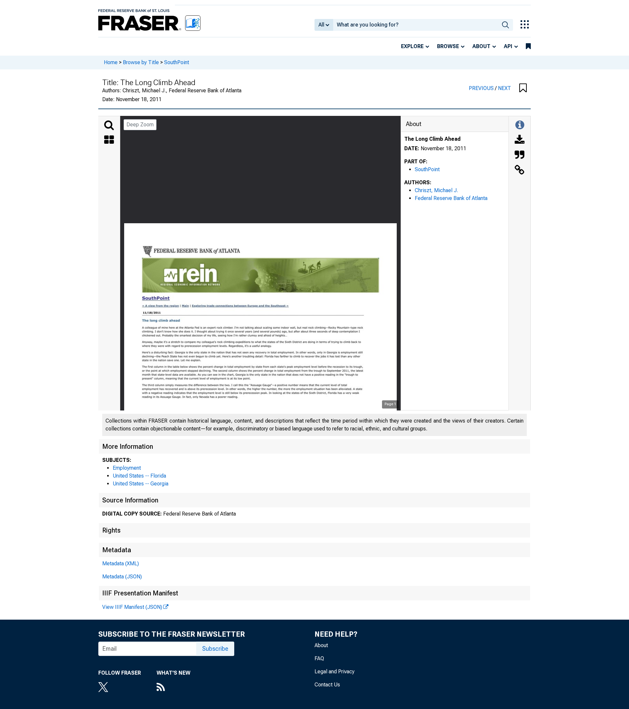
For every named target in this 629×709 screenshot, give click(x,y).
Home (111, 62)
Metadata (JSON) (122, 576)
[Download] (519, 140)
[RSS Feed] (173, 687)
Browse (448, 46)
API (508, 46)
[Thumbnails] (109, 140)
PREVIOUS (482, 88)
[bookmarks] (528, 46)
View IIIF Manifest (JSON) (132, 607)
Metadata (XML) (120, 563)
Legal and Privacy (334, 671)
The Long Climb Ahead (432, 139)
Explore (412, 46)
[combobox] (415, 25)
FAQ (319, 658)
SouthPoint (176, 62)
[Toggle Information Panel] (519, 125)
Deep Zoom (140, 124)
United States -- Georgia (140, 484)
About (481, 46)
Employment (127, 468)
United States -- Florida (139, 476)
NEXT (504, 88)
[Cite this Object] (519, 155)
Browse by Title (141, 62)
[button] (523, 88)
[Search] (109, 125)
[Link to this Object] (519, 170)
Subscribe (215, 648)
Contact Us (327, 685)
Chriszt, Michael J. (436, 190)
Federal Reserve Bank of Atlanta (451, 198)
